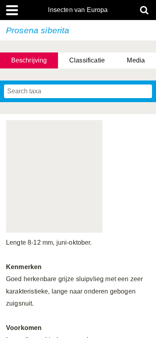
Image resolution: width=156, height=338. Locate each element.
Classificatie (87, 60)
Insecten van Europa (78, 10)
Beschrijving (29, 60)
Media (136, 60)
